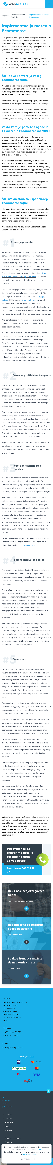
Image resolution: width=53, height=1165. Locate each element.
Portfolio (9, 1122)
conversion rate (28, 545)
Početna (5, 16)
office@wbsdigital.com (12, 1047)
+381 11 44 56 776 (13, 1032)
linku (41, 1149)
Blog (7, 1126)
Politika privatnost (13, 1138)
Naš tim (8, 1118)
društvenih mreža (30, 300)
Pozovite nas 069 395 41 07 (20, 870)
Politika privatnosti (29, 1154)
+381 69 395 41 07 (13, 1035)
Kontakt (8, 1130)
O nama (8, 1114)
